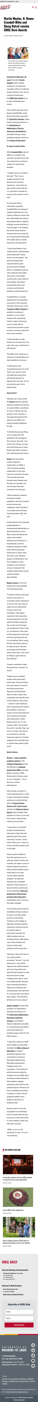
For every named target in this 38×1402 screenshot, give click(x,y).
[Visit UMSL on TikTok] (33, 1355)
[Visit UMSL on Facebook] (33, 1345)
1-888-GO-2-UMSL (24, 1365)
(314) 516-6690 (9, 1291)
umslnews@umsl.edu (11, 1289)
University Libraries (16, 119)
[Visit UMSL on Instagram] (33, 1350)
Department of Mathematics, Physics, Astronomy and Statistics (16, 128)
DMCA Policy (14, 1381)
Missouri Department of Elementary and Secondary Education (17, 894)
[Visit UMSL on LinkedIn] (33, 1361)
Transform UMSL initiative (17, 309)
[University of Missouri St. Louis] (14, 1351)
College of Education (17, 140)
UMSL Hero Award (16, 98)
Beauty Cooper (12, 583)
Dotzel (11, 402)
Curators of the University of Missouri (14, 1379)
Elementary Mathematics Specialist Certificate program (17, 1018)
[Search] (33, 7)
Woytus (10, 758)
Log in (7, 1397)
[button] (35, 7)
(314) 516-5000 (18, 1362)
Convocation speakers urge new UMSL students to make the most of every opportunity (17, 1178)
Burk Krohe (9, 36)
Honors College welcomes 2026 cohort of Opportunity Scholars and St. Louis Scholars (16, 1241)
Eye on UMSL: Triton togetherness (13, 1210)
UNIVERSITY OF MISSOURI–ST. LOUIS (9, 1)
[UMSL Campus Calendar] (33, 1366)
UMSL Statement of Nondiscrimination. (17, 1392)
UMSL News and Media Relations (13, 1294)
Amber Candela (12, 1006)
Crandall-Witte (16, 152)
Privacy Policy (24, 1381)
